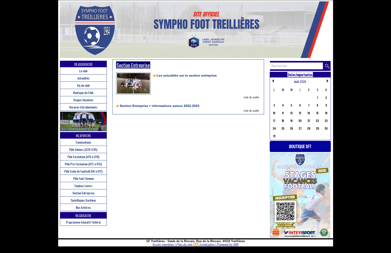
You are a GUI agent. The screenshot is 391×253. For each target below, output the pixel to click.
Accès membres (163, 244)
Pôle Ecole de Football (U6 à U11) (83, 171)
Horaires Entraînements (83, 107)
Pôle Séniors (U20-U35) (83, 149)
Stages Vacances (83, 99)
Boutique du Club (83, 92)
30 (326, 128)
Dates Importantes (300, 74)
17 (274, 121)
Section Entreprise (83, 192)
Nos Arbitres (83, 207)
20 (300, 121)
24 (274, 128)
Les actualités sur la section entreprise (187, 75)
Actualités (83, 78)
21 (309, 121)
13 (300, 113)
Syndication (207, 244)
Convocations (83, 142)
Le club (83, 70)
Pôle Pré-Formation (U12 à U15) (83, 163)
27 (300, 128)
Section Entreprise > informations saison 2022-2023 (159, 106)
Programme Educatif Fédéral (83, 222)
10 (274, 113)
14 (309, 113)
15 (317, 113)
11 (283, 113)
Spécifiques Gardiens (83, 200)
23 (326, 121)
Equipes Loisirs (83, 185)
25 (282, 128)
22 (317, 121)
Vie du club (83, 85)
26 (291, 128)
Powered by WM (227, 244)
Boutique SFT (300, 146)
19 (291, 121)
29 (317, 128)
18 (283, 121)
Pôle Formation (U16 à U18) (83, 156)
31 (274, 136)
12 (291, 113)
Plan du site (184, 244)
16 (326, 113)
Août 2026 (300, 81)
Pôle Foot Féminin (83, 178)
